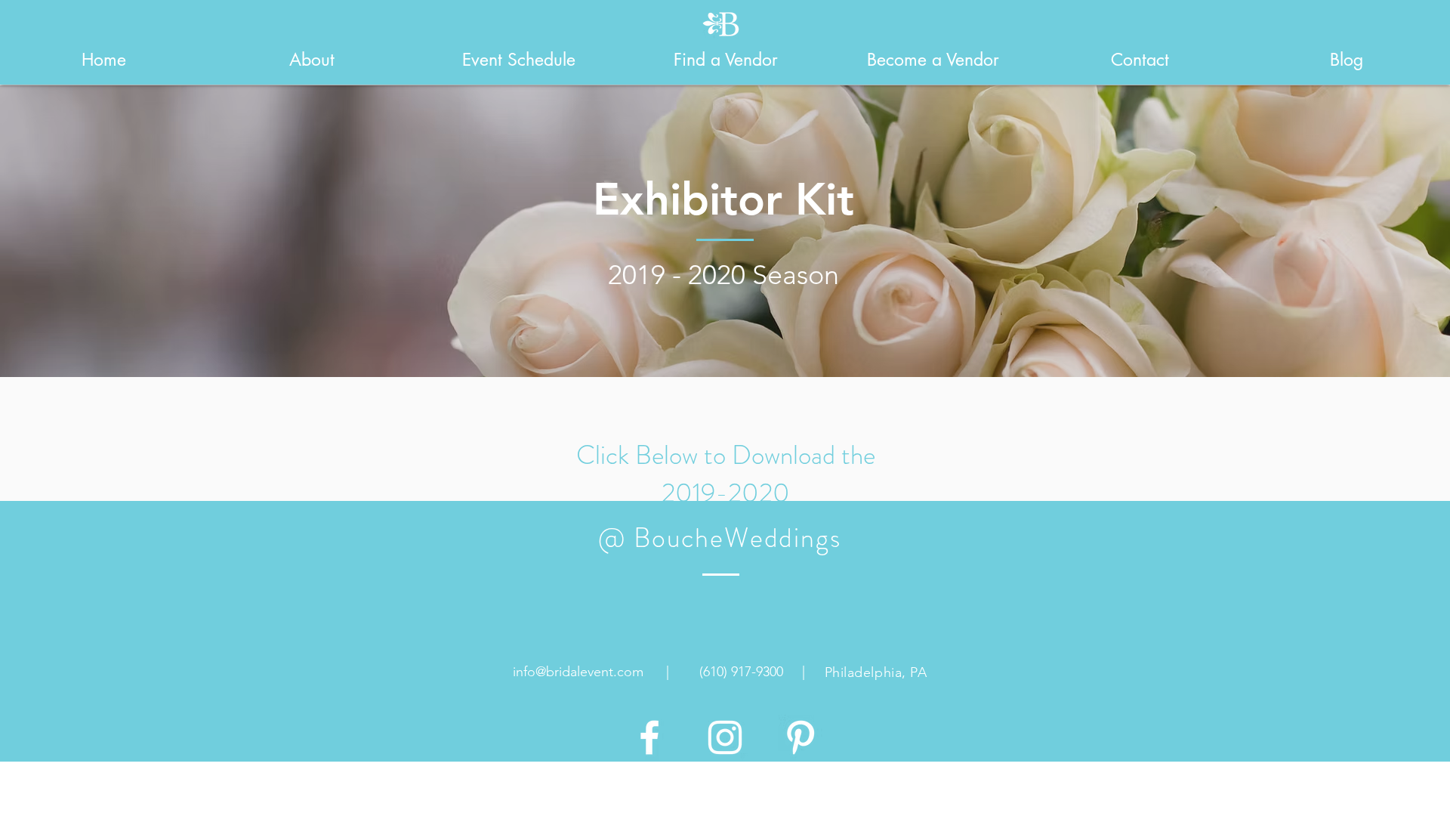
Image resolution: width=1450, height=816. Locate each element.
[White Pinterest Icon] (800, 737)
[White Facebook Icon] (649, 737)
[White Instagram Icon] (725, 737)
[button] (311, 60)
